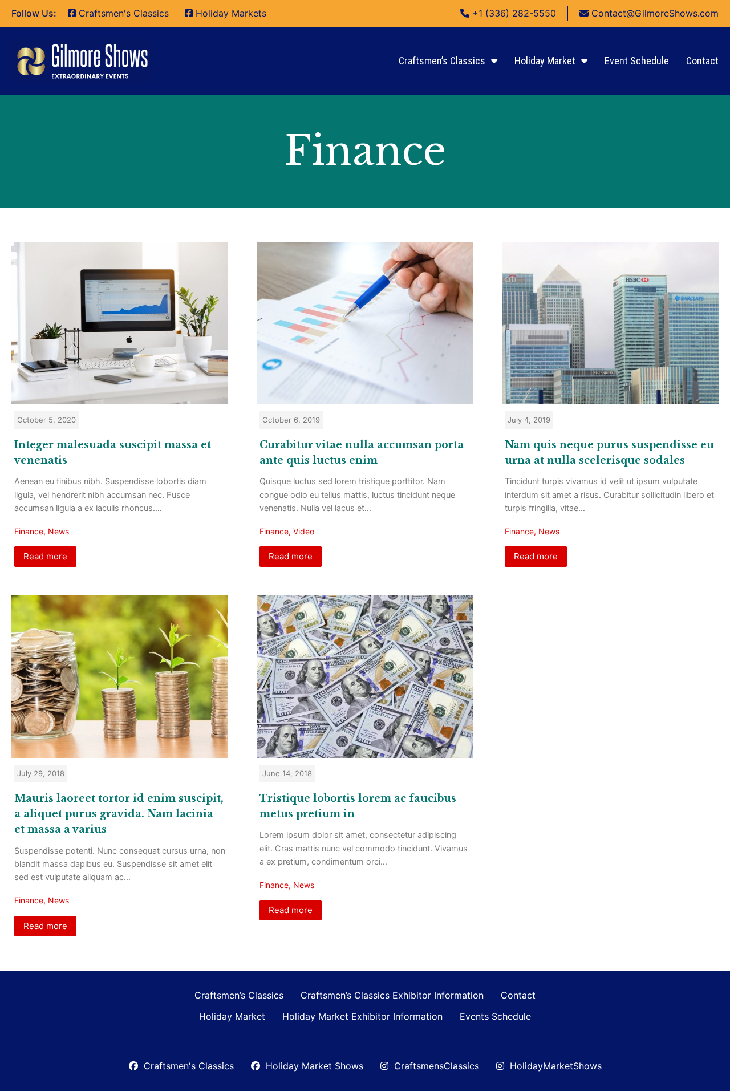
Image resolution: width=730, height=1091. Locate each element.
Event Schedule (637, 61)
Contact (702, 61)
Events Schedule (495, 1016)
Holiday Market (544, 61)
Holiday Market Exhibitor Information (362, 1016)
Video (303, 531)
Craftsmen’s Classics (442, 61)
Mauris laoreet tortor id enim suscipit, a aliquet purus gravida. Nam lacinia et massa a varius (119, 814)
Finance (28, 531)
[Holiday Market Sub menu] (584, 61)
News (58, 531)
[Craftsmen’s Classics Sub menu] (494, 61)
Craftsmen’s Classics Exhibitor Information (392, 995)
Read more (45, 556)
